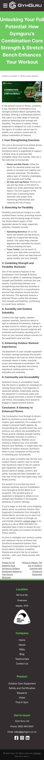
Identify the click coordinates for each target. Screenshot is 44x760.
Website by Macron (22, 756)
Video (22, 697)
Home (22, 640)
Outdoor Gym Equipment (22, 683)
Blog (22, 654)
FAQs (22, 649)
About (22, 644)
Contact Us (22, 663)
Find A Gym (22, 702)
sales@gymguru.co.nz (25, 732)
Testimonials (22, 658)
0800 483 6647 (26, 726)
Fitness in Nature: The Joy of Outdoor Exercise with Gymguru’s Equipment (32, 568)
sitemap (37, 753)
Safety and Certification (22, 688)
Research (22, 692)
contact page (29, 521)
